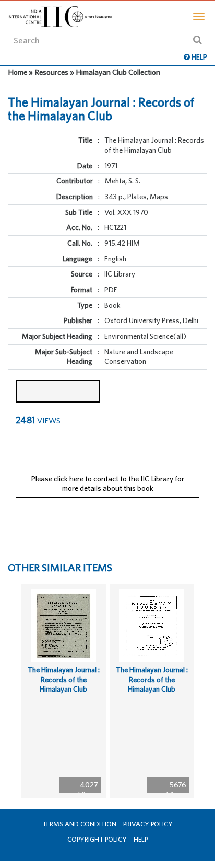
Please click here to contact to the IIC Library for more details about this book (107, 483)
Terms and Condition (79, 824)
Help (141, 839)
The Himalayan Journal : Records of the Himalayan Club (64, 679)
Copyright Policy (97, 839)
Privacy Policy (148, 824)
